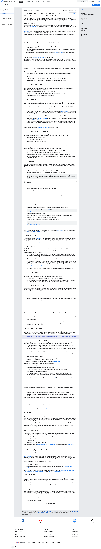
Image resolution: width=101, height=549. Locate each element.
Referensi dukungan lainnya (20, 536)
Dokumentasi (21, 1)
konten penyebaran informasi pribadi (68, 470)
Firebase (38, 542)
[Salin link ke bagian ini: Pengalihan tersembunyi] (39, 385)
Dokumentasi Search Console (49, 536)
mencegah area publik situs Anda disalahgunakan (46, 444)
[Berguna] (74, 10)
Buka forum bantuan (18, 531)
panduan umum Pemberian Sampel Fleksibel (54, 61)
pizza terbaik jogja (39, 224)
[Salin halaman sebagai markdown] (62, 13)
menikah (48, 209)
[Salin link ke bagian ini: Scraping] (30, 310)
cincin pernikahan (34, 209)
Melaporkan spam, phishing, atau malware (22, 534)
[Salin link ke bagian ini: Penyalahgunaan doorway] (40, 66)
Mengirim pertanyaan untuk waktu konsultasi (22, 533)
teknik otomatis (70, 318)
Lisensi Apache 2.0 (75, 511)
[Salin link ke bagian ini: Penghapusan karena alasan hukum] (42, 452)
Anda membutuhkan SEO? (48, 531)
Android (28, 542)
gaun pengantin (29, 211)
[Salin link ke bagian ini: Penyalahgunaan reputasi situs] (43, 328)
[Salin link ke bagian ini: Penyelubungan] (34, 40)
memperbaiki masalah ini (56, 361)
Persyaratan (17, 546)
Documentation (5, 4)
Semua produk (59, 542)
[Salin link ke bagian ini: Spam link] (31, 182)
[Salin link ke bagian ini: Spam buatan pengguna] (39, 430)
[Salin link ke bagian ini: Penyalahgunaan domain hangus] (44, 84)
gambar (61, 52)
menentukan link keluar (40, 202)
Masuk (98, 1)
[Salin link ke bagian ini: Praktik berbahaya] (36, 246)
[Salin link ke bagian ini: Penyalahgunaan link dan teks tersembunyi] (49, 131)
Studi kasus (49, 1)
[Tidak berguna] (76, 10)
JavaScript (56, 52)
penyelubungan (36, 119)
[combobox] (82, 1)
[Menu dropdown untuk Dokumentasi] (24, 1)
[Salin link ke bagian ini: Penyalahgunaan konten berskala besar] (48, 285)
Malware (28, 254)
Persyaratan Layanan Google (39, 242)
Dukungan (28, 1)
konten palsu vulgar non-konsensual (54, 471)
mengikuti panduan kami (44, 265)
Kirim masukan (72, 13)
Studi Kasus (46, 538)
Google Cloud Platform (45, 542)
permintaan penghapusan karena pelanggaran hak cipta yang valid (44, 454)
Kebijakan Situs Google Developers (42, 512)
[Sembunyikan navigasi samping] (13, 547)
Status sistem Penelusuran (48, 534)
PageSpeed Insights (75, 534)
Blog (33, 1)
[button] (7, 9)
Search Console (95, 4)
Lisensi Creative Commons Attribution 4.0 (50, 511)
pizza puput (29, 224)
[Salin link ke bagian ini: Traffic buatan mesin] (37, 235)
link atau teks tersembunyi (42, 118)
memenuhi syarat (60, 230)
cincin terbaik (60, 209)
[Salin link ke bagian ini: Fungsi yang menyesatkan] (40, 272)
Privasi (22, 546)
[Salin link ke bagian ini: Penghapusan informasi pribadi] (40, 464)
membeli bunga (71, 209)
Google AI (52, 542)
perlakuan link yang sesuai (51, 377)
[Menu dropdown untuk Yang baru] (40, 1)
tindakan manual (33, 26)
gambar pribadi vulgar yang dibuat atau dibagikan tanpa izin (35, 471)
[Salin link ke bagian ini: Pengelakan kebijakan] (36, 474)
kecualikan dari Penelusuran (49, 306)
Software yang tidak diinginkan (32, 260)
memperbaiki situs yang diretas (38, 57)
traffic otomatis (39, 238)
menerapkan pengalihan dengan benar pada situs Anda (50, 408)
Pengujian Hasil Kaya (75, 533)
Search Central (11, 1)
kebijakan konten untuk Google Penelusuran (65, 476)
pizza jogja (33, 224)
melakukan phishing (64, 111)
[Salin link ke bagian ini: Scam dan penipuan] (35, 489)
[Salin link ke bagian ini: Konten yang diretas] (37, 99)
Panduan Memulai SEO (48, 533)
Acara (44, 1)
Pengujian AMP (75, 536)
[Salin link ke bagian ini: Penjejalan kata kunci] (37, 161)
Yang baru (37, 1)
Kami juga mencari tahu (61, 467)
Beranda (25, 10)
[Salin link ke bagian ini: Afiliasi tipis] (32, 412)
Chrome (33, 542)
